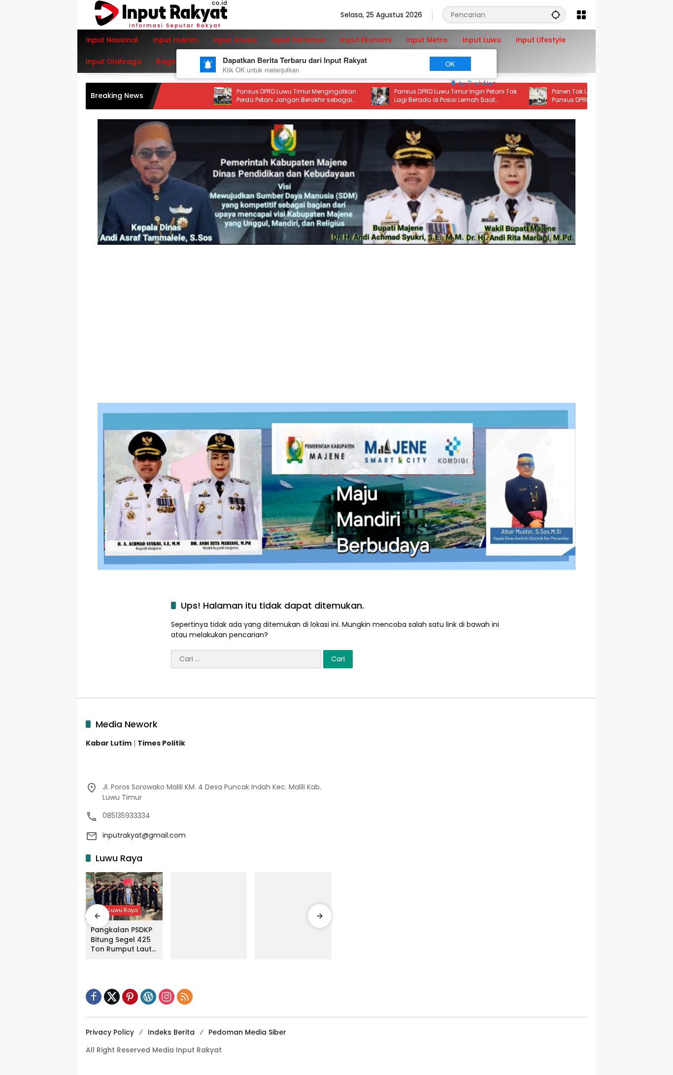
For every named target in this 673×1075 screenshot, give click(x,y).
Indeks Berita (171, 1032)
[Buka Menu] (581, 15)
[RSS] (185, 997)
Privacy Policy (110, 1032)
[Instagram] (166, 997)
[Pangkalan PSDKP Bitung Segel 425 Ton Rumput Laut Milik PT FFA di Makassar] (124, 896)
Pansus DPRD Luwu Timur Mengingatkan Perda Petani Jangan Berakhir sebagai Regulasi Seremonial (267, 96)
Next (401, 63)
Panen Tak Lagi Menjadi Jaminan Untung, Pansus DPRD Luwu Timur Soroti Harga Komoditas (585, 96)
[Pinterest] (130, 997)
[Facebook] (93, 997)
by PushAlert (477, 83)
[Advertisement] (336, 319)
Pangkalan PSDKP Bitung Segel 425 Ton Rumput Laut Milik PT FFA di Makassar (121, 939)
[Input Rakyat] (178, 14)
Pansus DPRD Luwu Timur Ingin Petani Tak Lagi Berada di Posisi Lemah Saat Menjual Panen (426, 96)
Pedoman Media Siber (247, 1032)
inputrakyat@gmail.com (144, 835)
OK (450, 63)
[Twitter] (112, 997)
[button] (556, 14)
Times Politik (161, 743)
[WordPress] (148, 997)
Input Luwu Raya (115, 910)
